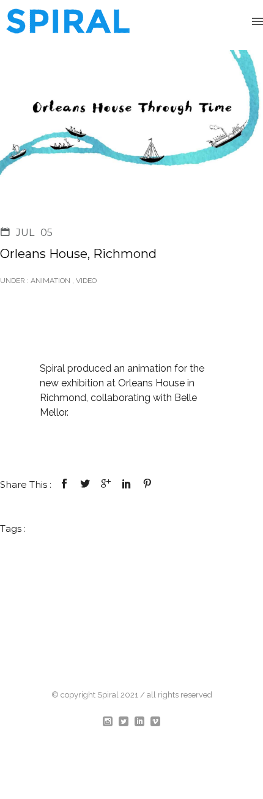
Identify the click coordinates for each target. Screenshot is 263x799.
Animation (49, 280)
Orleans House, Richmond (78, 253)
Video (86, 280)
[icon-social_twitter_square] (127, 721)
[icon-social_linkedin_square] (142, 721)
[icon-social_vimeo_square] (155, 721)
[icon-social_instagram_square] (111, 721)
